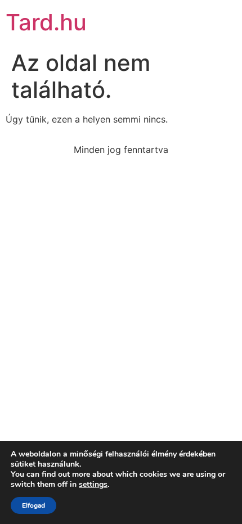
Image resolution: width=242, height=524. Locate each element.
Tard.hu (46, 22)
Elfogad (33, 505)
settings (93, 485)
